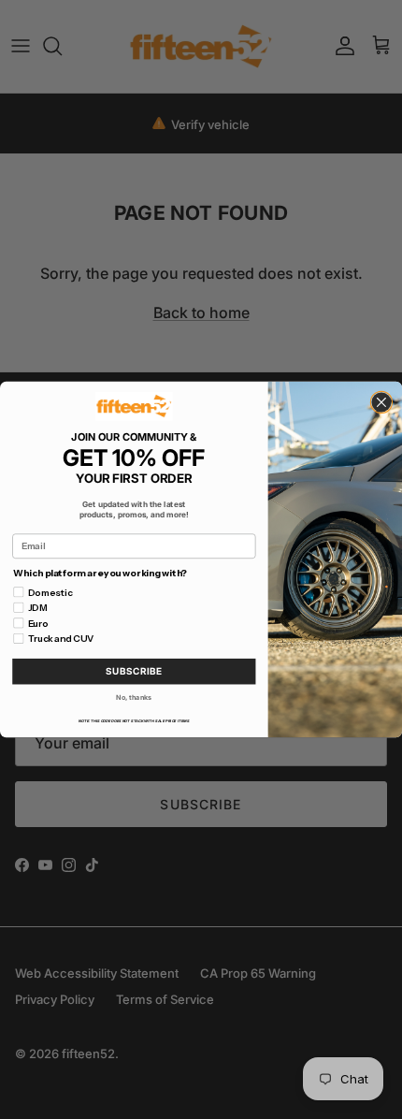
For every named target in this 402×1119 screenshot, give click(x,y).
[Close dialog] (381, 402)
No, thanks (133, 697)
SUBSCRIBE (134, 671)
